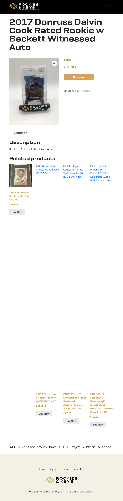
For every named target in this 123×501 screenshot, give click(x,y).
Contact (64, 469)
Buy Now (78, 77)
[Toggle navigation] (109, 7)
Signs (53, 469)
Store (42, 469)
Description (20, 132)
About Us (79, 469)
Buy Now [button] (17, 212)
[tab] (20, 133)
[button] (54, 63)
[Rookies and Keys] (24, 6)
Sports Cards (82, 90)
